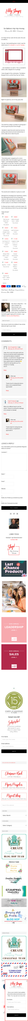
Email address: (5, 743)
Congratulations (19, 290)
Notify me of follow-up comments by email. (12, 497)
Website (3, 488)
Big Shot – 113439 (6, 264)
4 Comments (20, 31)
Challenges (12, 290)
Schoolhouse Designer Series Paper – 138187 (6, 232)
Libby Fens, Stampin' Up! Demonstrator (14, 13)
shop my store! (9, 316)
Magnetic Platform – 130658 (15, 266)
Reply (5, 370)
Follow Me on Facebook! (8, 762)
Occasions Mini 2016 (7, 292)
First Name (4, 736)
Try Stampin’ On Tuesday (16, 45)
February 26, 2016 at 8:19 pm (15, 349)
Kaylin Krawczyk (12, 401)
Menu (14, 1)
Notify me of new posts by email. (9, 503)
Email (3, 481)
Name (3, 474)
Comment (4, 452)
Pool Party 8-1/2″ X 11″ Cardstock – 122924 (6, 243)
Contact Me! (14, 539)
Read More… (17, 316)
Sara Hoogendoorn (13, 347)
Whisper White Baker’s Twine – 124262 (6, 255)
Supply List (4, 283)
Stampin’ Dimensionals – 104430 (15, 255)
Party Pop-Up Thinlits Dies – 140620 (6, 221)
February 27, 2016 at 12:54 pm (15, 403)
